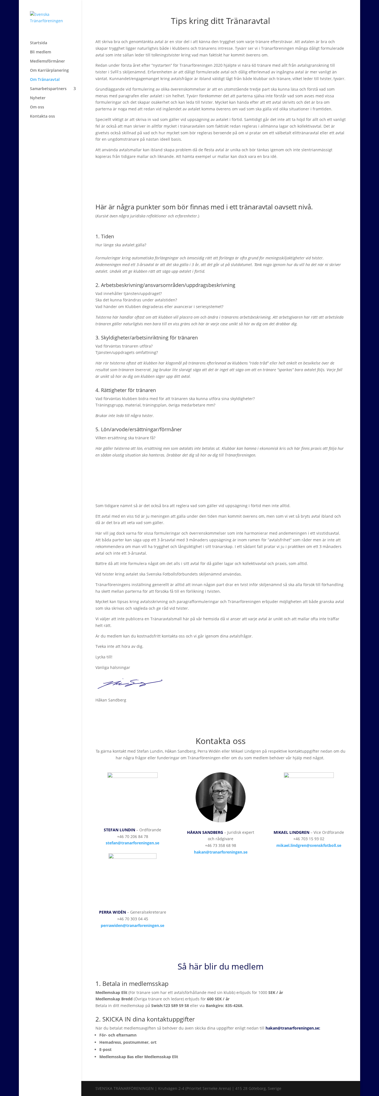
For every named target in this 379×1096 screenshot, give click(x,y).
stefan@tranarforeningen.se (132, 842)
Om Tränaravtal (45, 80)
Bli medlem (40, 52)
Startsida (38, 43)
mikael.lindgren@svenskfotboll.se (308, 845)
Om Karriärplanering (49, 70)
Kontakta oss (42, 116)
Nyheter (38, 98)
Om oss (37, 107)
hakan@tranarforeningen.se (220, 852)
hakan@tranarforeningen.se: (293, 1028)
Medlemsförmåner (47, 61)
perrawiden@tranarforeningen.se (132, 925)
